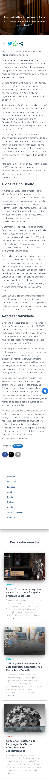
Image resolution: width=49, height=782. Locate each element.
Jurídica (11, 492)
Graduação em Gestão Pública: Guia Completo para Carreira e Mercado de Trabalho (24, 667)
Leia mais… (14, 618)
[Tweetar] (10, 43)
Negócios (11, 517)
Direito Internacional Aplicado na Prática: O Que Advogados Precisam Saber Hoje (24, 592)
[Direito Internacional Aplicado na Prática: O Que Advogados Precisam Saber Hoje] (24, 566)
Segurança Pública (15, 512)
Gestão (10, 497)
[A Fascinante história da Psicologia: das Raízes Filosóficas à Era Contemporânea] (24, 718)
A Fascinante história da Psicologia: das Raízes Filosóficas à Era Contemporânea (21, 745)
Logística (11, 487)
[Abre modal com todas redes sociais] (21, 43)
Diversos (17, 446)
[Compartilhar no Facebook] (4, 43)
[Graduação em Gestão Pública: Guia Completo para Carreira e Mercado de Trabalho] (24, 641)
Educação (11, 482)
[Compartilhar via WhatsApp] (15, 43)
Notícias (10, 502)
